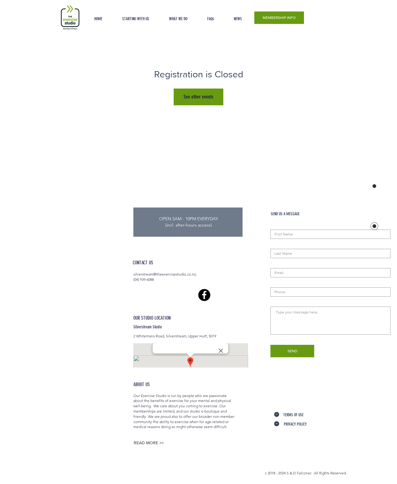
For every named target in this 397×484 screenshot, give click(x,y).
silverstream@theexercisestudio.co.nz (164, 274)
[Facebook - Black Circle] (204, 295)
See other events (198, 97)
